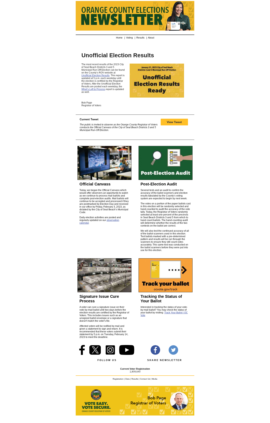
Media (154, 379)
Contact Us (145, 379)
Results (141, 37)
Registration (118, 379)
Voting (130, 37)
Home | (121, 37)
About (151, 37)
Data (127, 379)
